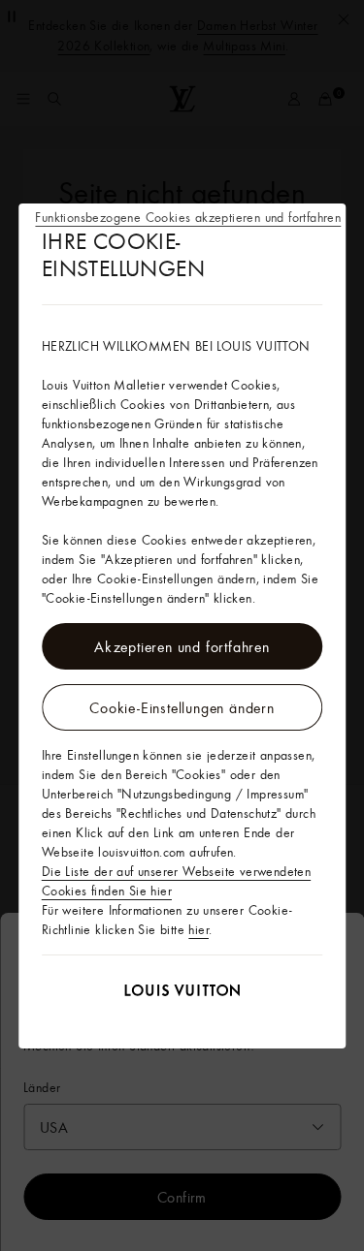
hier (198, 929)
